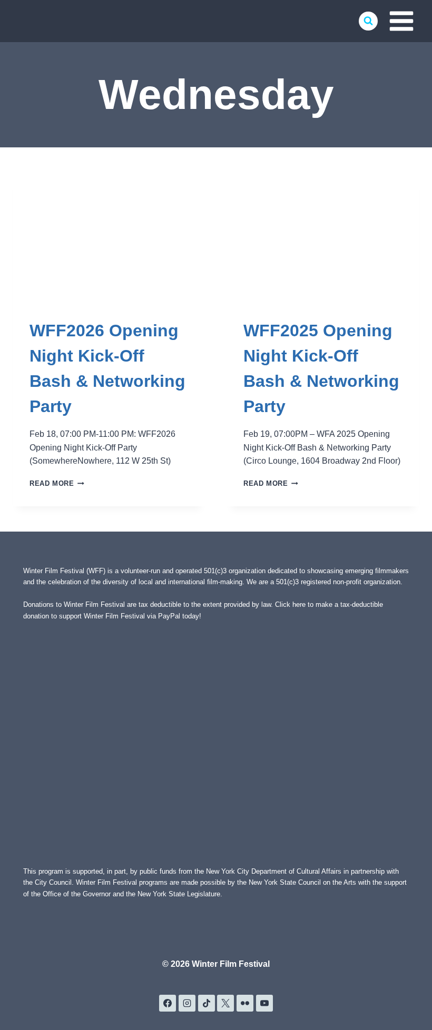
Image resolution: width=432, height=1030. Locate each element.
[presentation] (109, 237)
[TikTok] (206, 1003)
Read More (57, 483)
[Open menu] (401, 20)
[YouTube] (264, 1003)
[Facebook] (167, 1003)
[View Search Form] (368, 21)
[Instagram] (187, 1003)
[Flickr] (245, 1003)
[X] (225, 1003)
